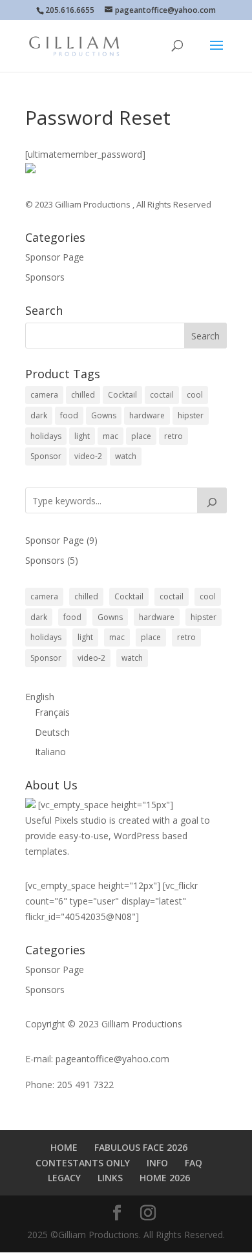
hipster (191, 415)
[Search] (212, 500)
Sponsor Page (54, 257)
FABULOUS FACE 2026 (140, 1147)
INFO (157, 1163)
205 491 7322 (85, 1084)
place (141, 436)
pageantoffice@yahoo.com (112, 1059)
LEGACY (64, 1178)
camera (44, 394)
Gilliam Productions (93, 204)
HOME (64, 1147)
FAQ (193, 1163)
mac (110, 436)
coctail (162, 394)
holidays (45, 436)
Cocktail (122, 394)
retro (173, 436)
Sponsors (45, 277)
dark (38, 415)
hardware (147, 415)
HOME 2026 (165, 1178)
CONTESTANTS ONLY (83, 1163)
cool (195, 394)
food (69, 415)
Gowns (103, 415)
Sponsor (45, 456)
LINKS (110, 1178)
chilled (83, 394)
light (82, 436)
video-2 (88, 456)
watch (125, 456)
